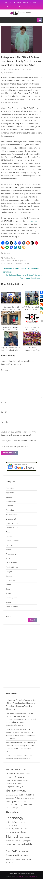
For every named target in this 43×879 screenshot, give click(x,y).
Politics (8, 558)
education (29, 795)
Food (8, 532)
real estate (26, 844)
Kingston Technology (14, 815)
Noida (20, 840)
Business (7, 253)
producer (10, 844)
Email (4, 412)
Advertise (17, 2)
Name (4, 402)
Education (10, 510)
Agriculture (10, 488)
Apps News (10, 493)
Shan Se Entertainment (18, 851)
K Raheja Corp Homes (15, 822)
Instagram (33, 221)
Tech (8, 589)
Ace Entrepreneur (13, 770)
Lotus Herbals (11, 825)
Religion (9, 572)
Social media (20, 859)
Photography (11, 554)
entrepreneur (10, 798)
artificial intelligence (15, 773)
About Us (8, 2)
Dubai (21, 795)
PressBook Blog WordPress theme (25, 876)
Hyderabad (15, 801)
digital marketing (16, 790)
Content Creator (11, 783)
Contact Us (27, 2)
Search (8, 617)
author (28, 774)
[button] (3, 243)
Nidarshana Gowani (12, 841)
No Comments (9, 73)
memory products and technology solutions (16, 830)
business (25, 780)
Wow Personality (12, 607)
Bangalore (9, 777)
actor (24, 769)
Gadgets (9, 537)
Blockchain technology (14, 780)
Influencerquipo (12, 808)
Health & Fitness (12, 541)
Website (4, 422)
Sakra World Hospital (12, 848)
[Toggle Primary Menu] (39, 20)
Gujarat (25, 798)
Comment (5, 370)
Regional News (12, 567)
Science (9, 576)
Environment (11, 519)
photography (27, 841)
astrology (9, 497)
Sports (8, 585)
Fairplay (18, 798)
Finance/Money (12, 528)
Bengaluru (19, 777)
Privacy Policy (12, 7)
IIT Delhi (23, 801)
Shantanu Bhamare (17, 855)
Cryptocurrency (13, 786)
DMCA (35, 2)
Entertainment (11, 515)
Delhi (23, 787)
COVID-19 (19, 783)
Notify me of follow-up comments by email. (21, 441)
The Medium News (24, 69)
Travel (8, 593)
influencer (28, 805)
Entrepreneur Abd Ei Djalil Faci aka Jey (15, 263)
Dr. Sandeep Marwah (12, 795)
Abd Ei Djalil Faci (10, 258)
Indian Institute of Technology (14, 805)
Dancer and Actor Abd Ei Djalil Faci (13, 260)
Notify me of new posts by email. (16, 446)
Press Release (11, 563)
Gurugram (31, 798)
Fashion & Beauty (12, 523)
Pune (18, 844)
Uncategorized (11, 598)
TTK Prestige (10, 862)
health (8, 801)
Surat (28, 859)
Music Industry (24, 837)
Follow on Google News (27, 7)
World (8, 602)
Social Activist (10, 859)
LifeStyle (9, 545)
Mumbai (12, 836)
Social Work (10, 580)
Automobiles (11, 501)
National (9, 550)
